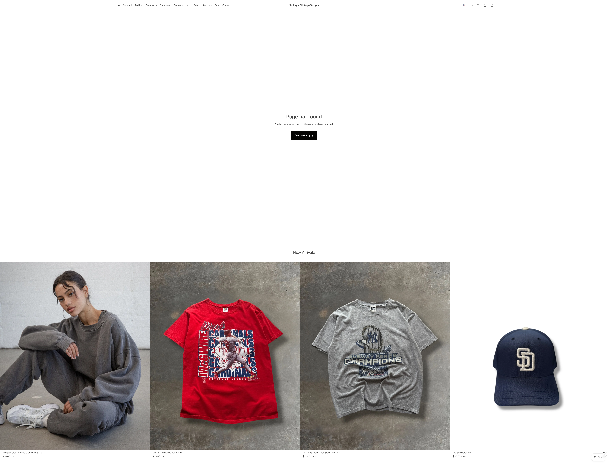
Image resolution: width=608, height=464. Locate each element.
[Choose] (145, 445)
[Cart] (491, 5)
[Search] (478, 5)
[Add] (295, 445)
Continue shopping (304, 135)
